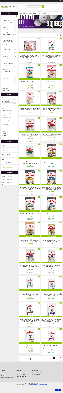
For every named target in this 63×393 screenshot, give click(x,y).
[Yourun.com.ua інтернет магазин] (5, 6)
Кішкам (4, 56)
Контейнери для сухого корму (7, 37)
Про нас (30, 13)
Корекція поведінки (6, 49)
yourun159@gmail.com (8, 167)
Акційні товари (6, 18)
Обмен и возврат (5, 90)
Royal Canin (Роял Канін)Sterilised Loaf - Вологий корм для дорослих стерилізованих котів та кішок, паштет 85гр (51, 267)
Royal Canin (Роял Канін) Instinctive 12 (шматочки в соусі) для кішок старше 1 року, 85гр (51, 109)
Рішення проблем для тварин (7, 44)
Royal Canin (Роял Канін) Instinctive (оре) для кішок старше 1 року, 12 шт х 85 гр (51, 135)
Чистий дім (5, 54)
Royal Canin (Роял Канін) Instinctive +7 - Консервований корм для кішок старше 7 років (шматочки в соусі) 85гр (30, 162)
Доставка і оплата (43, 13)
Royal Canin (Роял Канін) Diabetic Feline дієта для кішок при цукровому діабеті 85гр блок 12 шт (51, 56)
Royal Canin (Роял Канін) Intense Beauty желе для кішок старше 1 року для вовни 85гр (30, 188)
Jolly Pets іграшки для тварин (7, 69)
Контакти (35, 13)
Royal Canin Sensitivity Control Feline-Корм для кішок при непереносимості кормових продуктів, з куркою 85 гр (51, 294)
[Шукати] (43, 6)
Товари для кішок (10, 9)
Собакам (4, 51)
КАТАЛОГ (4, 9)
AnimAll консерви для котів (7, 76)
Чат (59, 389)
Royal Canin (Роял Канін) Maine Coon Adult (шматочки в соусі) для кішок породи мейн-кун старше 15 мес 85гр (30, 240)
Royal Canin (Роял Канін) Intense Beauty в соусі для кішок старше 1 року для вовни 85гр (52, 162)
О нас (3, 83)
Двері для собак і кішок (7, 47)
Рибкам (4, 29)
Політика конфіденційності (42, 384)
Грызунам (5, 58)
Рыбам (4, 78)
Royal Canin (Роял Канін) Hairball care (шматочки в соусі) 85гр (52, 214)
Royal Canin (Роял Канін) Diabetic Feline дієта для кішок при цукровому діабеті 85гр (29, 294)
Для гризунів (5, 25)
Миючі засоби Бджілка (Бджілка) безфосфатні (7, 41)
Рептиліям (5, 80)
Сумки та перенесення (7, 34)
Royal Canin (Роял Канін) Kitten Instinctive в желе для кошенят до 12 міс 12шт (30, 109)
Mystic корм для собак (7, 63)
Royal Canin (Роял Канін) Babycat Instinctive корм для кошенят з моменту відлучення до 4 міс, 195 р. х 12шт (29, 56)
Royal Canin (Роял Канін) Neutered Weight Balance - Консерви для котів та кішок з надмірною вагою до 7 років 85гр (51, 320)
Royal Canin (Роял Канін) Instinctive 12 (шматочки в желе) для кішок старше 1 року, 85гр (30, 135)
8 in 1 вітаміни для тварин (6, 72)
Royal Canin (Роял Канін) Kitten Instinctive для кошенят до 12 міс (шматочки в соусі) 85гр (51, 83)
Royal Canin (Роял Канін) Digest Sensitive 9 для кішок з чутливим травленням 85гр (30, 214)
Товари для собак (6, 20)
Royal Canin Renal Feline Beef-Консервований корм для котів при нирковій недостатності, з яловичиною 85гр (51, 347)
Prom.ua (37, 383)
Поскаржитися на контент (32, 384)
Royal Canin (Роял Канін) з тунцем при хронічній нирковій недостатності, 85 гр (29, 346)
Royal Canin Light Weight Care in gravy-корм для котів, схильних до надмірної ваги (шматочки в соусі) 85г (51, 188)
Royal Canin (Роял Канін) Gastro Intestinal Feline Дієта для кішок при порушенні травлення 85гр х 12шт (30, 320)
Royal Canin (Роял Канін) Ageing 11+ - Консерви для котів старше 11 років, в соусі (30, 83)
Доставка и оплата (4, 365)
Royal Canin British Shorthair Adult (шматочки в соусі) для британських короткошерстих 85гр (51, 240)
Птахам (4, 27)
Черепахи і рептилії (7, 32)
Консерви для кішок (19, 9)
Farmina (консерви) (7, 61)
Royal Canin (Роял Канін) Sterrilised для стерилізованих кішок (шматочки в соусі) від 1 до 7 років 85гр (30, 266)
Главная (20, 13)
